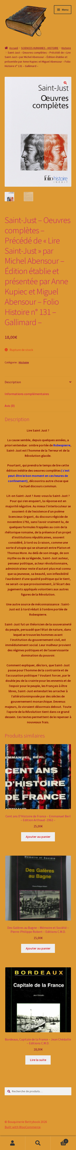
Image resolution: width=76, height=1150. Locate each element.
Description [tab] (13, 382)
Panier (58, 1140)
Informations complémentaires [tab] (27, 394)
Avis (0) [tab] (10, 406)
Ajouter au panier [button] (38, 837)
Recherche (38, 1143)
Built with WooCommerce (23, 1127)
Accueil (13, 48)
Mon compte (12, 1143)
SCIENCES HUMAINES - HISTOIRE (39, 48)
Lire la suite (38, 1060)
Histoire (66, 48)
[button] (65, 83)
